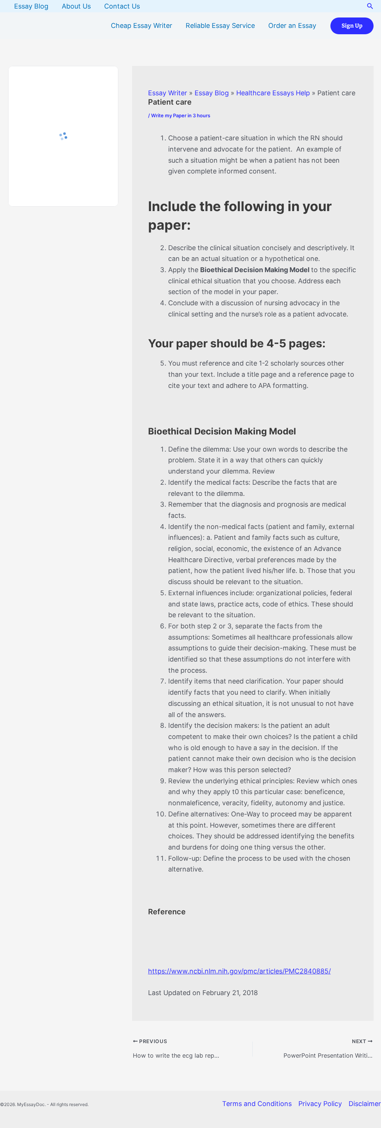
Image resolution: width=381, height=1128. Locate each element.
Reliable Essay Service (220, 25)
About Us (76, 6)
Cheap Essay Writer (141, 25)
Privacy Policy (320, 1104)
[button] (370, 6)
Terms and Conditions (257, 1104)
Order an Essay (292, 25)
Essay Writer (167, 93)
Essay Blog (31, 6)
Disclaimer (365, 1104)
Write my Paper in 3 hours (180, 115)
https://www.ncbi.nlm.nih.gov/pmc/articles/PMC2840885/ (239, 971)
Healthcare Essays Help (273, 93)
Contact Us (122, 6)
